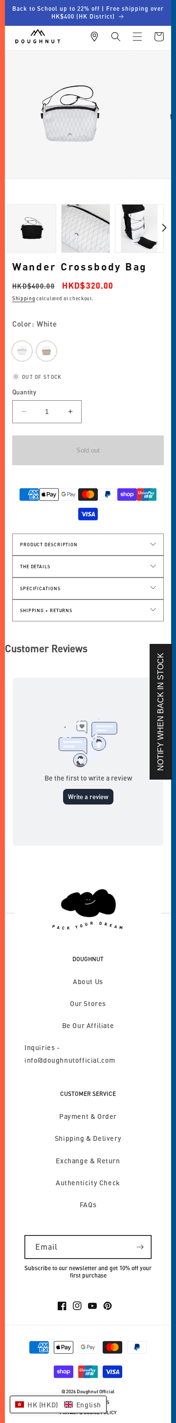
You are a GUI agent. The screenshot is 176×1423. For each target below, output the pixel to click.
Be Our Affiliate (88, 1025)
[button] (116, 36)
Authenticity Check (88, 1182)
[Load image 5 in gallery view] (139, 228)
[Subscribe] (140, 1247)
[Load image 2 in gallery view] (31, 228)
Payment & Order (88, 1116)
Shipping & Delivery (88, 1138)
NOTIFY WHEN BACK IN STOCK (160, 712)
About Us (88, 981)
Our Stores (88, 1003)
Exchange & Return (88, 1160)
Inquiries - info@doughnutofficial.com (69, 1053)
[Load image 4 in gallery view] (85, 228)
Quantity (24, 392)
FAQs (88, 1204)
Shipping (23, 298)
